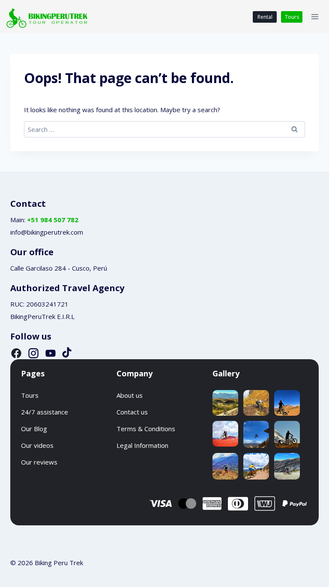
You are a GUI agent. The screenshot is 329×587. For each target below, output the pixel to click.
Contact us (132, 412)
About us (130, 395)
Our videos (37, 445)
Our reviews (39, 462)
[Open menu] (315, 17)
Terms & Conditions (146, 428)
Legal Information (142, 445)
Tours (292, 17)
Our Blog (34, 428)
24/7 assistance (44, 412)
